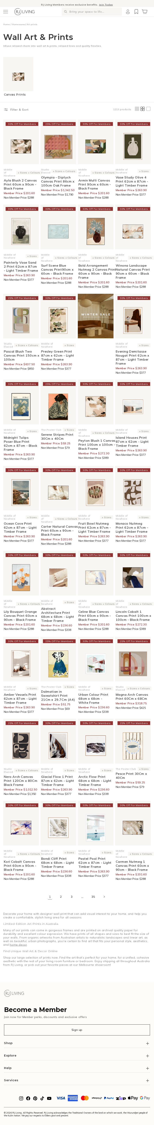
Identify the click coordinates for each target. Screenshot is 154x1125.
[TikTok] (42, 1099)
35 (93, 897)
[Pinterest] (35, 1099)
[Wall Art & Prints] (95, 316)
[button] (6, 12)
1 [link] (50, 897)
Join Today (106, 3)
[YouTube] (49, 1099)
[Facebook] (28, 1099)
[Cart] (144, 11)
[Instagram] (21, 1099)
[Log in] (127, 11)
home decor (18, 945)
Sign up (77, 1030)
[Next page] (104, 896)
